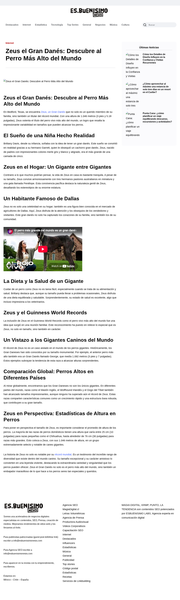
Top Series (72, 25)
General (87, 25)
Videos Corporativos (74, 526)
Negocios (100, 25)
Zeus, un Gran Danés (53, 112)
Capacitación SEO (73, 530)
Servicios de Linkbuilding (76, 581)
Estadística (41, 25)
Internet (27, 25)
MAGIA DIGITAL (131, 505)
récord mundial (63, 454)
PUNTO (154, 505)
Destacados (12, 25)
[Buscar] (145, 25)
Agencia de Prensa (73, 517)
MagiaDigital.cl (71, 509)
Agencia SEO (70, 505)
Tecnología (57, 25)
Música (113, 25)
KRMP (144, 505)
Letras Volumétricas (74, 513)
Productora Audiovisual (75, 522)
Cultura (125, 25)
